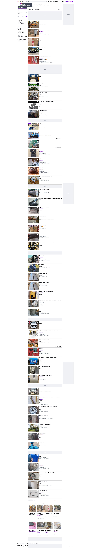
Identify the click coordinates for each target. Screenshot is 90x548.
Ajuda (18, 543)
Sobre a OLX (26, 543)
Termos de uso (19, 545)
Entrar (63, 1)
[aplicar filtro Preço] (26, 16)
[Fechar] (31, 4)
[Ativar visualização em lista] (59, 9)
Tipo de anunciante (20, 35)
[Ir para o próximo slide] (61, 511)
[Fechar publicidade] (29, 543)
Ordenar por (19, 38)
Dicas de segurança (22, 543)
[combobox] (36, 1)
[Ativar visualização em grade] (61, 9)
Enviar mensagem (59, 138)
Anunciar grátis (70, 1)
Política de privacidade (24, 545)
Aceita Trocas (19, 28)
